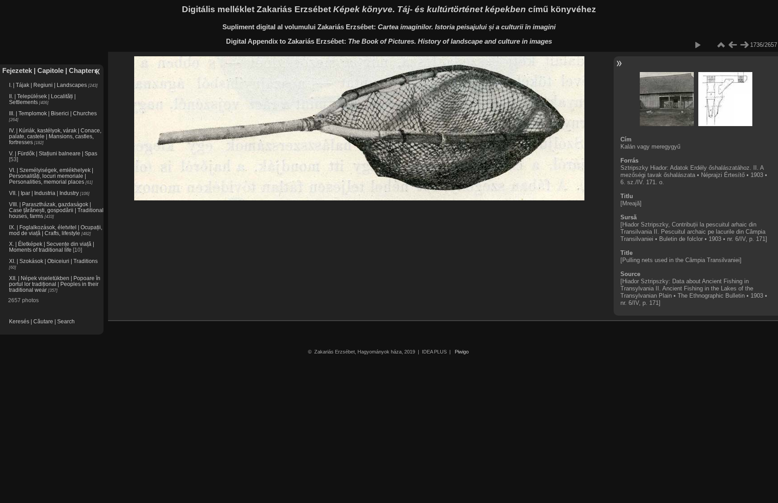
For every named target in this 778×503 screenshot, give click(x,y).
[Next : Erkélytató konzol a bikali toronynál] (744, 45)
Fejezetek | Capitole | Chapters (50, 70)
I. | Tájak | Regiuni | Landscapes (48, 85)
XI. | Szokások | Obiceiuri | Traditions (53, 261)
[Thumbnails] (721, 45)
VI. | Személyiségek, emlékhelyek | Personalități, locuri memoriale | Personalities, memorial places (51, 176)
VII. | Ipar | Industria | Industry (44, 193)
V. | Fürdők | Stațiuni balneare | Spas (53, 153)
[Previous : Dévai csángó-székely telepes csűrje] (732, 45)
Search (66, 321)
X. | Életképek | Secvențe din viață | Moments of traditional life (51, 247)
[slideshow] (697, 45)
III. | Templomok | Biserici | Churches (53, 113)
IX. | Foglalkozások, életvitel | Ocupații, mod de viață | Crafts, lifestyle (55, 230)
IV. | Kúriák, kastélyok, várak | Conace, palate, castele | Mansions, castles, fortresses (55, 136)
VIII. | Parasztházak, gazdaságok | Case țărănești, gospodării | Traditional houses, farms (56, 210)
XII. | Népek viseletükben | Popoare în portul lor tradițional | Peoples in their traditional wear (54, 284)
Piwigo (462, 351)
